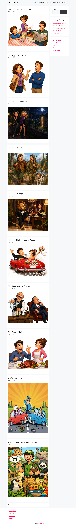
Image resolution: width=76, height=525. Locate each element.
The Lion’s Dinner (15, 194)
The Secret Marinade (17, 332)
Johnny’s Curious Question (19, 9)
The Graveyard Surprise (18, 101)
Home (35, 2)
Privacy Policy (12, 511)
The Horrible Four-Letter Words (21, 240)
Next (17, 505)
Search (54, 9)
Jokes (53, 45)
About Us (11, 513)
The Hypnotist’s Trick (17, 55)
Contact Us (12, 516)
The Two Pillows (15, 148)
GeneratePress (41, 523)
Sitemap (11, 518)
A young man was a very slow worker (24, 442)
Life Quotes (64, 2)
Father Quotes (48, 2)
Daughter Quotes (56, 2)
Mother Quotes (41, 2)
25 (13, 505)
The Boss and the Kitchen (19, 286)
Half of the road (15, 378)
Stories (54, 53)
